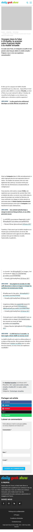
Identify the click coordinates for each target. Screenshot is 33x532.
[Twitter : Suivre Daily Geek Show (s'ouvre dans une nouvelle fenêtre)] (20, 503)
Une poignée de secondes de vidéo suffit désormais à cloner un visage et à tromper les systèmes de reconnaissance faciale (16, 286)
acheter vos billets (16, 343)
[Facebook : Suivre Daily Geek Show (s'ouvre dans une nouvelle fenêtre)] (3, 503)
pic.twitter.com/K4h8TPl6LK (21, 308)
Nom (4, 452)
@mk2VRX (20, 304)
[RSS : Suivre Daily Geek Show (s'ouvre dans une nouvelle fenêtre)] (14, 503)
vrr (17, 387)
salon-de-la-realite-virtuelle (20, 385)
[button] (31, 2)
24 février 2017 (26, 224)
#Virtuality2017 (7, 221)
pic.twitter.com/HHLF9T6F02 (11, 295)
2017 (11, 385)
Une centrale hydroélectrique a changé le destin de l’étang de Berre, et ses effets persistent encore (15, 212)
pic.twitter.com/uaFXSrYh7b (20, 221)
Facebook (7, 402)
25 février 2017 (25, 278)
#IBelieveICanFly (8, 308)
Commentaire (7, 430)
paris (20, 387)
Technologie (13, 391)
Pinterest (7, 408)
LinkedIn (6, 405)
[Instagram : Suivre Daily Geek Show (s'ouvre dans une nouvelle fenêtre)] (9, 503)
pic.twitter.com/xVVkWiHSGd (11, 276)
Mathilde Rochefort (10, 383)
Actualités (21, 391)
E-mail (5, 460)
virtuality (5, 387)
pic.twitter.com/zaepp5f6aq (11, 323)
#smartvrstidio (25, 319)
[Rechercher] (27, 3)
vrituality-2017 (12, 387)
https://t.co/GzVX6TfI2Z (19, 273)
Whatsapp (7, 415)
